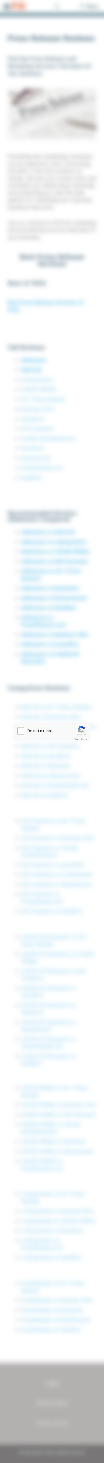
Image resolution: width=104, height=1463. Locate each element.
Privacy (76, 739)
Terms (84, 739)
